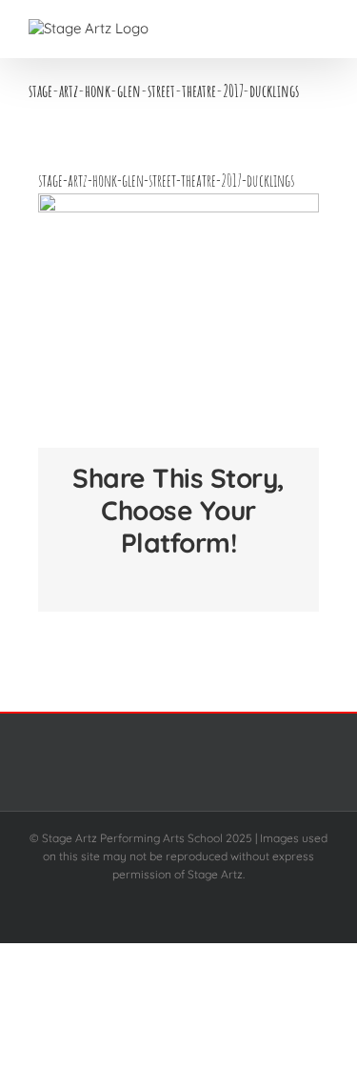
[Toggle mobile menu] (320, 29)
